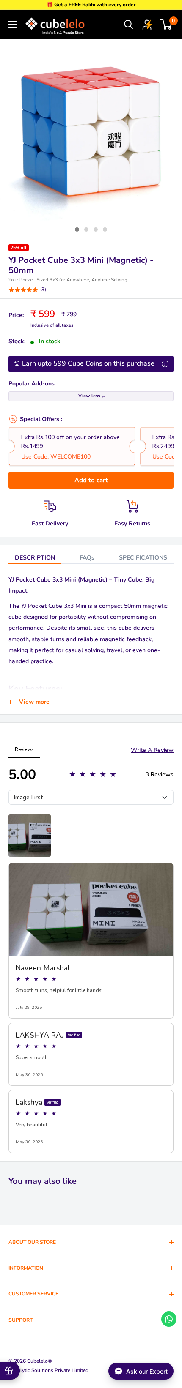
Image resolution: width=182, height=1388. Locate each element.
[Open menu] (12, 24)
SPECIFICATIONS (143, 558)
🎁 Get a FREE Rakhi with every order (91, 4)
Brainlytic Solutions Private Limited (48, 1370)
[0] (166, 24)
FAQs (87, 558)
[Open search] (128, 24)
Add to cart (91, 480)
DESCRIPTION (35, 558)
